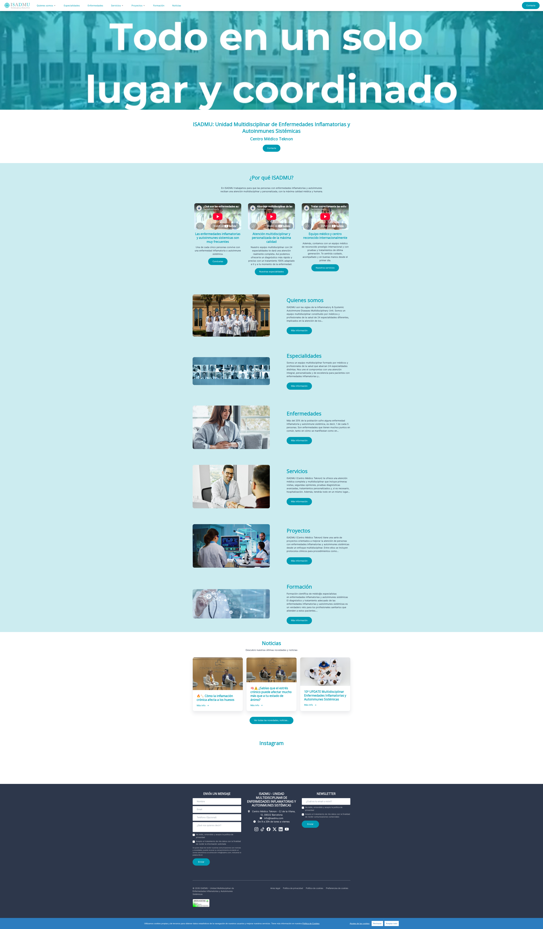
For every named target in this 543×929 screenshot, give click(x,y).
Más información (299, 330)
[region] (271, 923)
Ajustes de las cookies (359, 923)
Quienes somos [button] (45, 5)
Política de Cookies (310, 923)
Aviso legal (275, 888)
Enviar (201, 861)
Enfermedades (95, 5)
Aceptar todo (391, 923)
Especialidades (72, 5)
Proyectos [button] (137, 5)
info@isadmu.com (273, 818)
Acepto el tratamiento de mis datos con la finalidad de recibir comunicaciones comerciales (327, 815)
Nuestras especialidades (271, 271)
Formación (158, 5)
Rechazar (377, 923)
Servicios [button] (116, 5)
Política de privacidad (293, 888)
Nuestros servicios (325, 267)
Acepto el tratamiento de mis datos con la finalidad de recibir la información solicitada (218, 842)
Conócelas (218, 261)
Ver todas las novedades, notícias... (271, 720)
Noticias (176, 5)
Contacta (530, 5)
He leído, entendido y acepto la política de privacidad (214, 835)
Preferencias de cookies (337, 888)
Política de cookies (314, 888)
